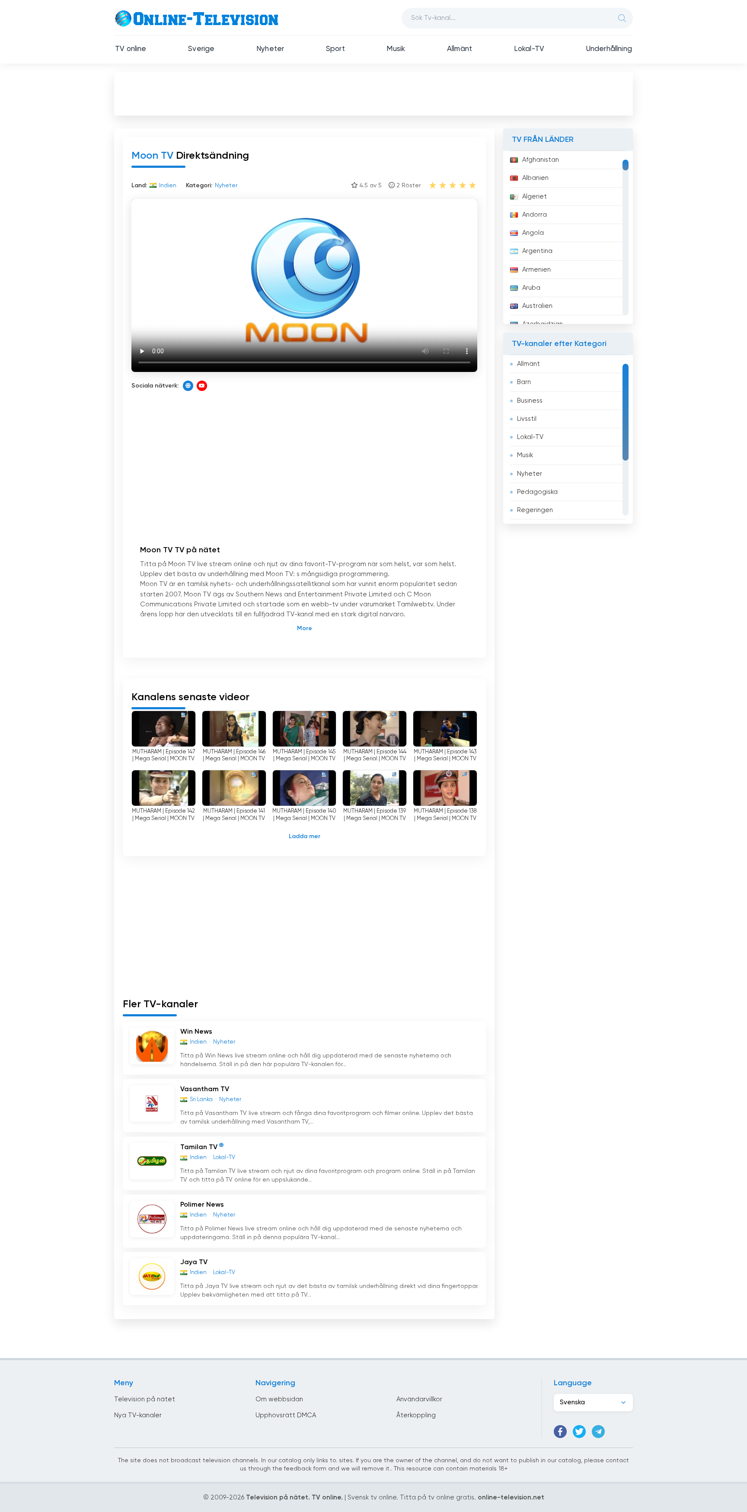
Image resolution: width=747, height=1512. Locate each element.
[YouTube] (202, 386)
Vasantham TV (204, 1089)
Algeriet (534, 196)
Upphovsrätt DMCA (285, 1415)
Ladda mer (304, 836)
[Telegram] (598, 1431)
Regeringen (535, 510)
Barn (524, 382)
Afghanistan (540, 160)
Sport (335, 49)
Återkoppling (416, 1415)
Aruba (531, 288)
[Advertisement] (373, 93)
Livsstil (526, 419)
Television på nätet (144, 1399)
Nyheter (270, 49)
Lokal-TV (529, 49)
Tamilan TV (198, 1147)
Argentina (537, 251)
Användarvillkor (419, 1399)
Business (530, 400)
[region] (568, 237)
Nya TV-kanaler (138, 1415)
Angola (533, 233)
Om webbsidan (279, 1399)
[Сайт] (188, 386)
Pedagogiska (537, 492)
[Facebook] (560, 1431)
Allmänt (459, 49)
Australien (537, 306)
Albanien (535, 178)
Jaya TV (194, 1262)
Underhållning (609, 49)
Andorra (534, 214)
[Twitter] (579, 1431)
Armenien (536, 269)
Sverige (201, 49)
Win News (196, 1031)
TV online (131, 49)
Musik (395, 49)
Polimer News (202, 1204)
